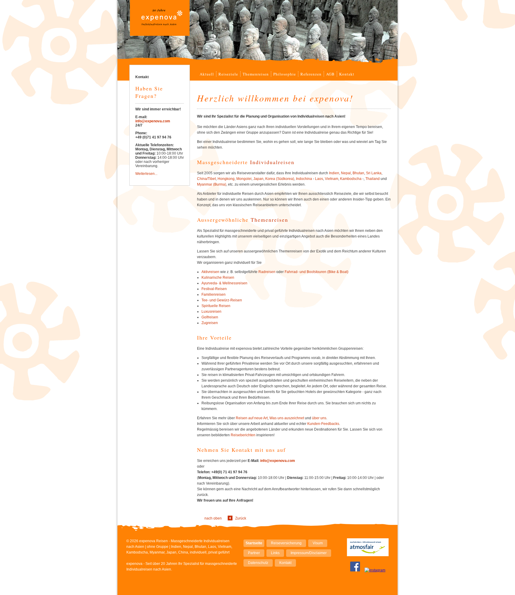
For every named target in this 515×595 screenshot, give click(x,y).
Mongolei (244, 179)
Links (275, 553)
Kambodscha (351, 179)
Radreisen (266, 272)
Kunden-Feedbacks (323, 424)
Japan (258, 179)
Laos (319, 179)
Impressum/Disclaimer (309, 553)
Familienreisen (213, 294)
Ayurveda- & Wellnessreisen (224, 283)
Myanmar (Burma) (211, 184)
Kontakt (346, 74)
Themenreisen (256, 74)
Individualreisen (272, 162)
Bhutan (358, 173)
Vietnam (331, 179)
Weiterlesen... (146, 174)
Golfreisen (209, 317)
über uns (319, 418)
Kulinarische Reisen (217, 277)
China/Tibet (206, 179)
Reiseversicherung (286, 543)
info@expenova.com (277, 461)
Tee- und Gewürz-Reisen (221, 300)
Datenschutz (258, 563)
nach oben (213, 518)
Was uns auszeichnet (286, 418)
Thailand (372, 179)
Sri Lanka (373, 173)
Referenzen (311, 74)
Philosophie (284, 74)
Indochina (304, 179)
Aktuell (207, 74)
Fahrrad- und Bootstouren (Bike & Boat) (316, 272)
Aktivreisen (210, 272)
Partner (254, 553)
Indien (334, 173)
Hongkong (226, 179)
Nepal (346, 173)
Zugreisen (209, 323)
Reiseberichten (243, 435)
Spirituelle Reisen (215, 306)
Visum (318, 543)
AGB (330, 74)
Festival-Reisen (214, 289)
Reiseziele (228, 74)
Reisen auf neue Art (252, 418)
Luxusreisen (211, 311)
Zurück (240, 518)
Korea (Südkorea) (279, 179)
